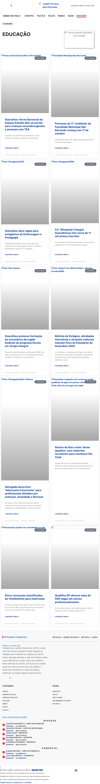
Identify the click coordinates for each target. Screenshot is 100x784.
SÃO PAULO (57, 637)
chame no (22, 726)
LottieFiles (28, 782)
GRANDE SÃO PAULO (71, 637)
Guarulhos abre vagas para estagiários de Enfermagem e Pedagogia (23, 234)
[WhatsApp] (7, 5)
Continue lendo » (12, 148)
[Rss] (11, 5)
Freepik (2, 782)
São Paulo (85, 637)
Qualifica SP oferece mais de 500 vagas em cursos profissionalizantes (73, 599)
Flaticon (9, 782)
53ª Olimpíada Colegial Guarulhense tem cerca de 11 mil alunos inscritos (73, 233)
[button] (96, 5)
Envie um (10, 726)
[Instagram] (4, 5)
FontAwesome (17, 782)
